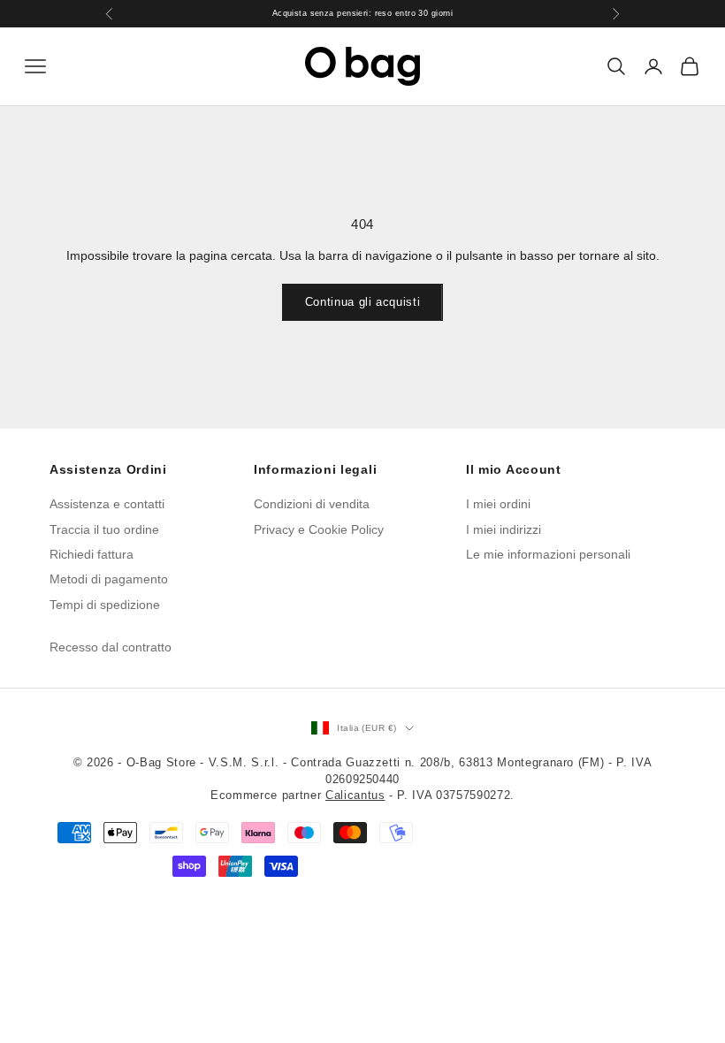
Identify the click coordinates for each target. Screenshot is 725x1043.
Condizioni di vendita (312, 504)
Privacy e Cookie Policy (319, 529)
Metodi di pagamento (109, 579)
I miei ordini (498, 504)
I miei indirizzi (503, 529)
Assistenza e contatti (107, 504)
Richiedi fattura (92, 554)
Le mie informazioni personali (548, 554)
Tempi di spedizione (105, 605)
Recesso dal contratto (111, 647)
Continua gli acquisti (363, 301)
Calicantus (355, 795)
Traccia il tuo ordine (104, 529)
